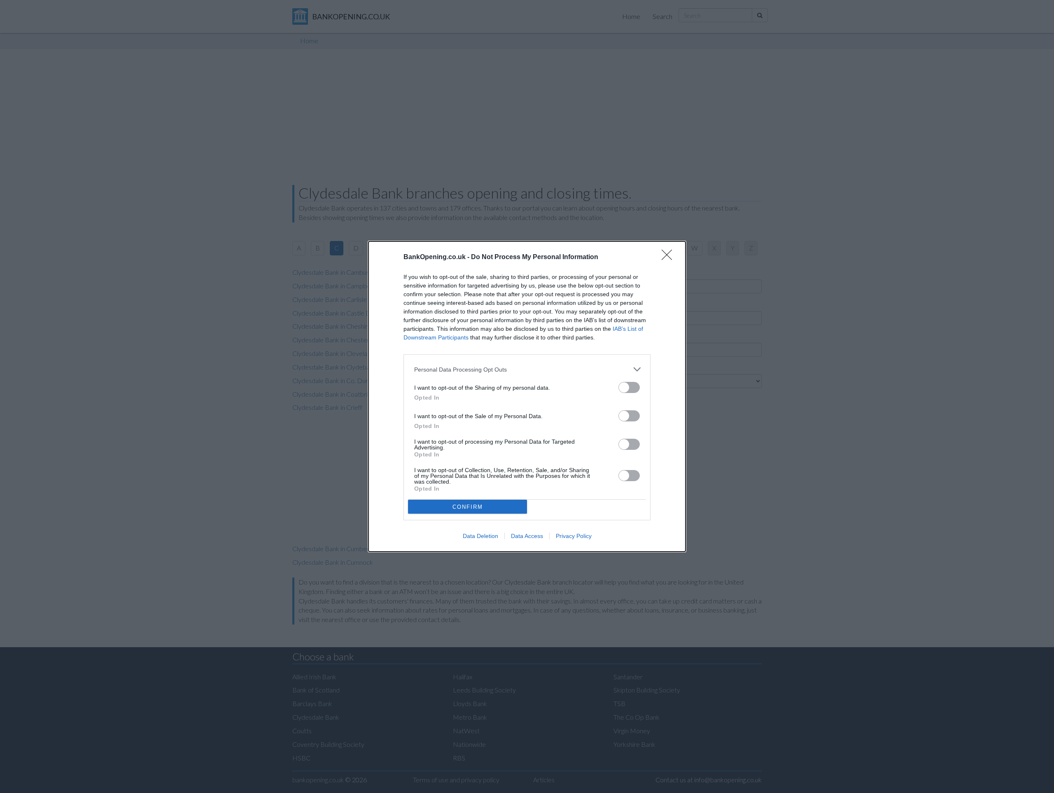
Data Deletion (480, 536)
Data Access (527, 536)
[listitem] (527, 369)
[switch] (629, 387)
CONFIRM (467, 507)
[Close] (669, 257)
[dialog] (527, 396)
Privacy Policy (574, 536)
